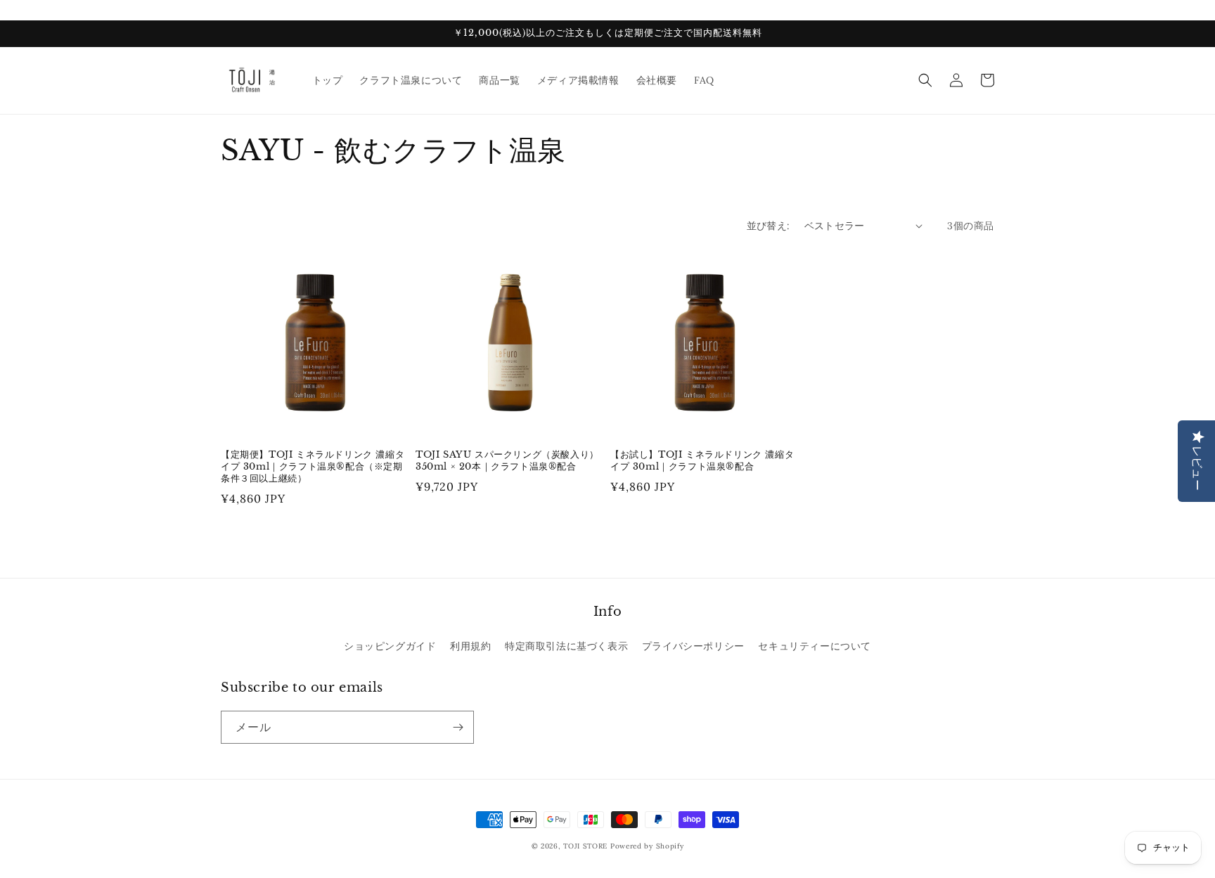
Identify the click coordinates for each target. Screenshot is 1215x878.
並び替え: (768, 225)
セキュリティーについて (814, 646)
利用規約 (470, 646)
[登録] (457, 727)
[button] (925, 80)
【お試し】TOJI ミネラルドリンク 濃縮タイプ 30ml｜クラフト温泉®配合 (702, 460)
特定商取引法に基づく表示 (566, 646)
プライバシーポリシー (693, 646)
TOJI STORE (585, 846)
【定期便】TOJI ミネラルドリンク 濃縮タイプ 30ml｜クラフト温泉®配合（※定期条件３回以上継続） (312, 466)
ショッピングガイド (390, 646)
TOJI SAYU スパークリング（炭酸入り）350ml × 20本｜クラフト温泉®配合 (507, 460)
